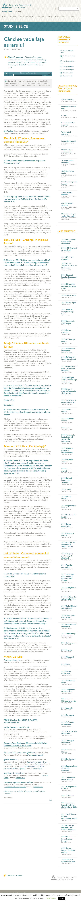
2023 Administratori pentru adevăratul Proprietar (69, 369)
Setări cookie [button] (51, 898)
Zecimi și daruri (60, 17)
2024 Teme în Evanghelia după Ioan (67, 312)
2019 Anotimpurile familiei (68, 516)
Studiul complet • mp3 (67, 52)
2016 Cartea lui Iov (68, 643)
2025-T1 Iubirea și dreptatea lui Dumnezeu (68, 242)
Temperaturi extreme (66, 133)
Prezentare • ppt (68, 66)
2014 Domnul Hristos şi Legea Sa (68, 700)
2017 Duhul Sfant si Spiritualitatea (68, 607)
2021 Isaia (65, 428)
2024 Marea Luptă (68, 303)
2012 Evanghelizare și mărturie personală (69, 768)
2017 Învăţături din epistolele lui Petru (68, 598)
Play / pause (6, 74)
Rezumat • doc (67, 73)
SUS (50, 800)
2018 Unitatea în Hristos (67, 534)
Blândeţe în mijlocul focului (68, 183)
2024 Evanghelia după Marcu (68, 322)
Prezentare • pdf (68, 69)
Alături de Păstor (67, 99)
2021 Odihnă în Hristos (67, 420)
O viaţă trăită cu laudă (67, 172)
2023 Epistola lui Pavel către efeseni (68, 358)
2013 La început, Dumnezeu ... (67, 742)
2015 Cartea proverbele (66, 672)
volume (49, 74)
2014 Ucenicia (67, 708)
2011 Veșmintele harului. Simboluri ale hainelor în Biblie (69, 805)
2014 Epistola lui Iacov (67, 682)
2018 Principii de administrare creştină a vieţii (68, 545)
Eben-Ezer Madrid (16, 5)
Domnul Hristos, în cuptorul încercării (68, 215)
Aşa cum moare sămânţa (67, 204)
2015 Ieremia (66, 650)
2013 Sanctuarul (67, 715)
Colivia (64, 116)
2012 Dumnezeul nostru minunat (68, 779)
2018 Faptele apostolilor (66, 566)
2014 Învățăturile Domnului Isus (68, 691)
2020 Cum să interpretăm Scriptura (66, 480)
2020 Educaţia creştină (67, 461)
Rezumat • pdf (67, 76)
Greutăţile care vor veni (68, 108)
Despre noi (12, 17)
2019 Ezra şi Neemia (66, 498)
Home (4, 17)
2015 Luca (65, 664)
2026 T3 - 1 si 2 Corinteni (67, 258)
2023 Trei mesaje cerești (68, 340)
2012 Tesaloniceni (68, 759)
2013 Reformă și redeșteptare (67, 723)
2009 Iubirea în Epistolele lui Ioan (68, 861)
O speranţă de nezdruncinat (66, 151)
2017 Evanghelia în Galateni (68, 589)
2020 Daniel (66, 489)
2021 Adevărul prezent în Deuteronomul (67, 451)
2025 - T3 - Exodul (68, 295)
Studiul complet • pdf (68, 57)
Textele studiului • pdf (68, 62)
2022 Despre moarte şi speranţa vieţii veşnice (68, 391)
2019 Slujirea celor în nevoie (68, 507)
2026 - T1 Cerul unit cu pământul (69, 249)
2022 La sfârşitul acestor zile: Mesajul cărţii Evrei (69, 380)
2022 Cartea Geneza (66, 411)
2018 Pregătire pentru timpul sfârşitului (67, 556)
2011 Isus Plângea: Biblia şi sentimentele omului (69, 816)
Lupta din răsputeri (68, 141)
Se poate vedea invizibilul (67, 162)
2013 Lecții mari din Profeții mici (69, 733)
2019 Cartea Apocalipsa (66, 525)
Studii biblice (40, 17)
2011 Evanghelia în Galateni (68, 788)
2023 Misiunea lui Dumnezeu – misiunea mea (68, 351)
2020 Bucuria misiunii (66, 470)
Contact (71, 17)
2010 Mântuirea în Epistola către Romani (68, 839)
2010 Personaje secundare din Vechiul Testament (68, 828)
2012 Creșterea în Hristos (68, 751)
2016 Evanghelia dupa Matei (68, 616)
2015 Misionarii (67, 657)
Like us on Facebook (15, 875)
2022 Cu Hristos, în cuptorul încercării (68, 401)
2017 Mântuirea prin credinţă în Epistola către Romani (67, 578)
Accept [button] (61, 898)
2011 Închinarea (67, 796)
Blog (50, 17)
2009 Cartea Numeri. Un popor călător (68, 850)
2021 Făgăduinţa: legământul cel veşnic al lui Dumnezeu (68, 438)
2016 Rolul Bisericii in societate (68, 626)
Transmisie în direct (26, 17)
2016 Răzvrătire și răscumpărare (68, 635)
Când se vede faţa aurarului (68, 124)
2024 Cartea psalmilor (66, 331)
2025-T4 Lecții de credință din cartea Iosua (68, 286)
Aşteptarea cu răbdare (66, 194)
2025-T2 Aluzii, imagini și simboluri (68, 276)
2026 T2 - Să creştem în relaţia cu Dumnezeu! (69, 266)
